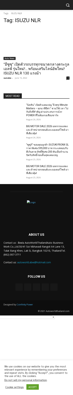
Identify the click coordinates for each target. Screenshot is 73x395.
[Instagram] (45, 287)
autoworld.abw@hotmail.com (34, 262)
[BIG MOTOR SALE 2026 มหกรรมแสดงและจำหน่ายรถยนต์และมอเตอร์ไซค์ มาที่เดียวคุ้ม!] (13, 131)
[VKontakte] (53, 287)
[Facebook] (27, 287)
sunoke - (8, 78)
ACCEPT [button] (33, 386)
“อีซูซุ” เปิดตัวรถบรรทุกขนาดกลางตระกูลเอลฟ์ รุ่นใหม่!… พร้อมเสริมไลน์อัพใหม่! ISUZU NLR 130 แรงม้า (36, 68)
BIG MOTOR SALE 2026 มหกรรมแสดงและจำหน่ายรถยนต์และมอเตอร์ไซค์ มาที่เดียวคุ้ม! (47, 130)
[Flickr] (36, 287)
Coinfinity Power (25, 304)
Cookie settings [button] (14, 387)
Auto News (10, 58)
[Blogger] (19, 287)
